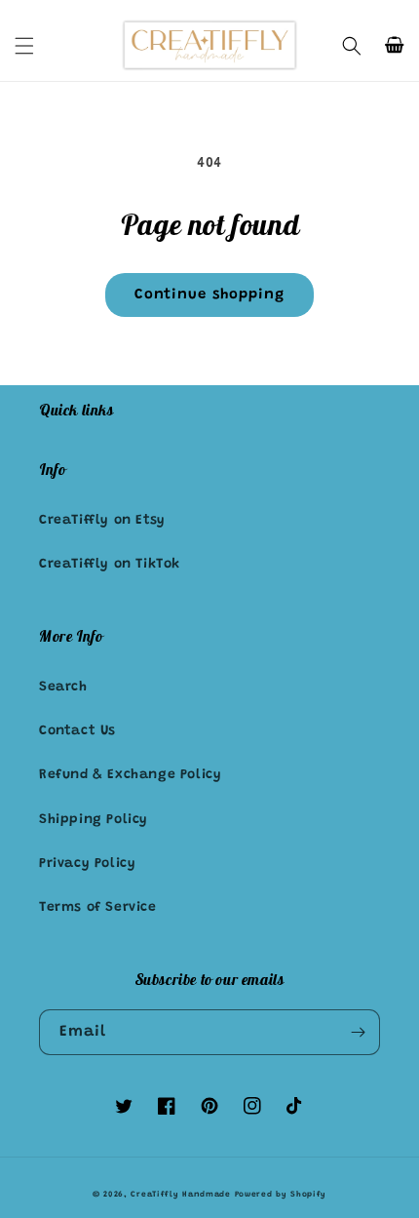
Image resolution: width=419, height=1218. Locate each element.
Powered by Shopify (281, 1194)
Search (63, 687)
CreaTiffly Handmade (180, 1194)
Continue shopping (209, 295)
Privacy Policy (87, 864)
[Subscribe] (357, 1032)
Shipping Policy (93, 820)
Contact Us (77, 731)
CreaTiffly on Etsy (102, 521)
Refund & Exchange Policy (130, 775)
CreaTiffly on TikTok (109, 564)
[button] (24, 45)
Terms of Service (98, 908)
